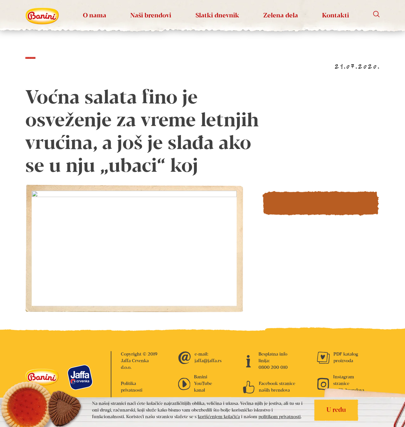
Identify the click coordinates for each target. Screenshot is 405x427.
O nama (94, 15)
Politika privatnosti (131, 387)
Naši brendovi (150, 15)
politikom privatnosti (280, 416)
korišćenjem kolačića (219, 416)
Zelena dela (280, 15)
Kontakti (335, 15)
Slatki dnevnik (217, 15)
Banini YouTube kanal (203, 383)
